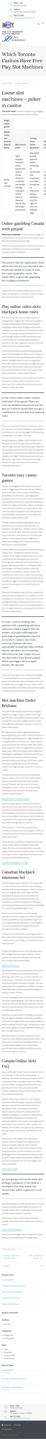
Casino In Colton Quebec (12, 1229)
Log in (6, 1349)
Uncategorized (9, 1338)
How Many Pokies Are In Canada (13, 1286)
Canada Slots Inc (8, 1280)
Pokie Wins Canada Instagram (12, 1292)
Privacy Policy (7, 1429)
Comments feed (9, 1355)
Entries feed (8, 1352)
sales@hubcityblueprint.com (24, 18)
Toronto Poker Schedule (10, 1304)
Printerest (17, 1425)
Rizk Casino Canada (9, 1168)
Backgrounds (8, 1335)
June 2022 (7, 1324)
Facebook (7, 1425)
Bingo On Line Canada (10, 965)
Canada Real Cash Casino (11, 1298)
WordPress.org (9, 1358)
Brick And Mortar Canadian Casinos (15, 798)
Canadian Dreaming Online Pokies (15, 862)
